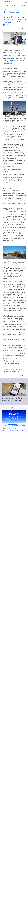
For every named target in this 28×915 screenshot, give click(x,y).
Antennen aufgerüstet (8, 95)
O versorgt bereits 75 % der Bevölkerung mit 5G (13, 429)
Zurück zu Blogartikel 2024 (9, 5)
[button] (19, 29)
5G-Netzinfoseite (12, 424)
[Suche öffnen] (21, 2)
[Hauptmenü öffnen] (2, 2)
